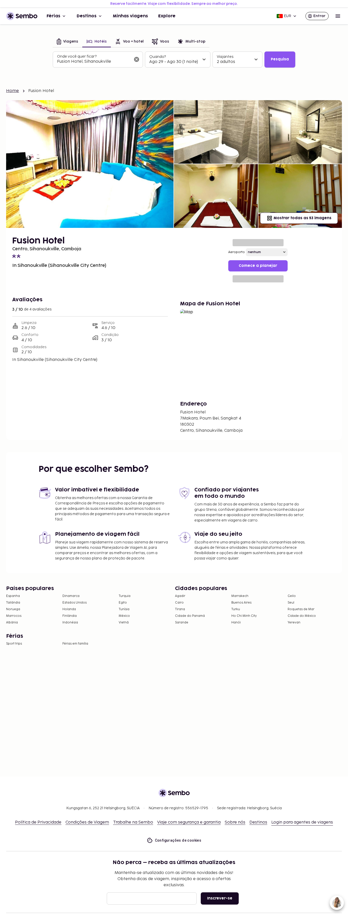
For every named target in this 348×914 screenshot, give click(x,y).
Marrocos (13, 616)
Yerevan (294, 622)
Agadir (180, 596)
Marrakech (239, 596)
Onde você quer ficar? (77, 56)
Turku (235, 609)
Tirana (180, 609)
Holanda (69, 609)
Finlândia (69, 616)
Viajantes (225, 57)
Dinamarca (70, 596)
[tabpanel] (174, 59)
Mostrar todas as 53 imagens (302, 218)
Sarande (181, 622)
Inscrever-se (219, 898)
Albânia (12, 622)
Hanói (236, 622)
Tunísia (124, 609)
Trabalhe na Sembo (133, 822)
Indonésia (70, 622)
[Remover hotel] (136, 59)
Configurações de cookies (178, 840)
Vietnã (124, 622)
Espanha (13, 596)
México (124, 616)
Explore (167, 16)
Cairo (179, 603)
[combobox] (93, 61)
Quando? (157, 57)
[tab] (67, 41)
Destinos (87, 16)
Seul (291, 603)
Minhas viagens (130, 16)
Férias (53, 16)
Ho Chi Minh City (244, 616)
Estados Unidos (74, 603)
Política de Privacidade (38, 822)
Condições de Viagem (87, 822)
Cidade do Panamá (190, 616)
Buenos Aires (241, 603)
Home (12, 90)
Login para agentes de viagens (302, 822)
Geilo (292, 596)
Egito (123, 603)
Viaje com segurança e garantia (189, 822)
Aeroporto (236, 252)
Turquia (124, 596)
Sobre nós (235, 822)
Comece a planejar (258, 265)
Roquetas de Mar (301, 609)
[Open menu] (338, 16)
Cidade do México (302, 616)
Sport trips (14, 644)
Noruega (13, 609)
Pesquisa (280, 59)
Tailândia (13, 603)
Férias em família (75, 644)
